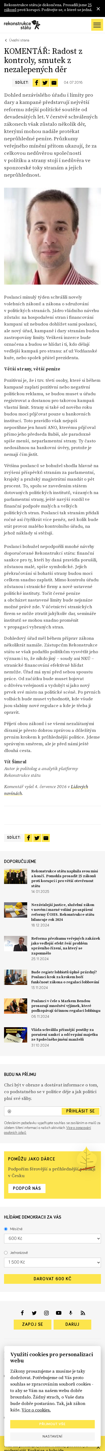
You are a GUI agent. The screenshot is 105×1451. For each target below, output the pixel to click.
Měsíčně (16, 1229)
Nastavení (52, 1436)
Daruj (72, 1324)
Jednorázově (19, 1253)
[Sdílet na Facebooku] (37, 83)
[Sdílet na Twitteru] (45, 83)
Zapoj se (32, 1324)
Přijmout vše (52, 1424)
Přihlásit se (80, 1111)
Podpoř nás (27, 1188)
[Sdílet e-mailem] (54, 83)
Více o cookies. (36, 1410)
